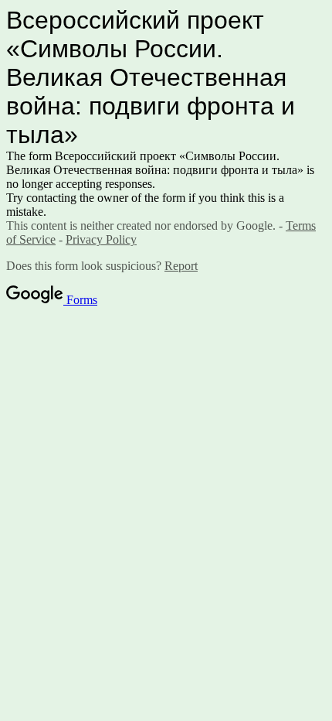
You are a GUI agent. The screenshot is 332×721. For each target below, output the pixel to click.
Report (181, 265)
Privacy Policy (101, 239)
